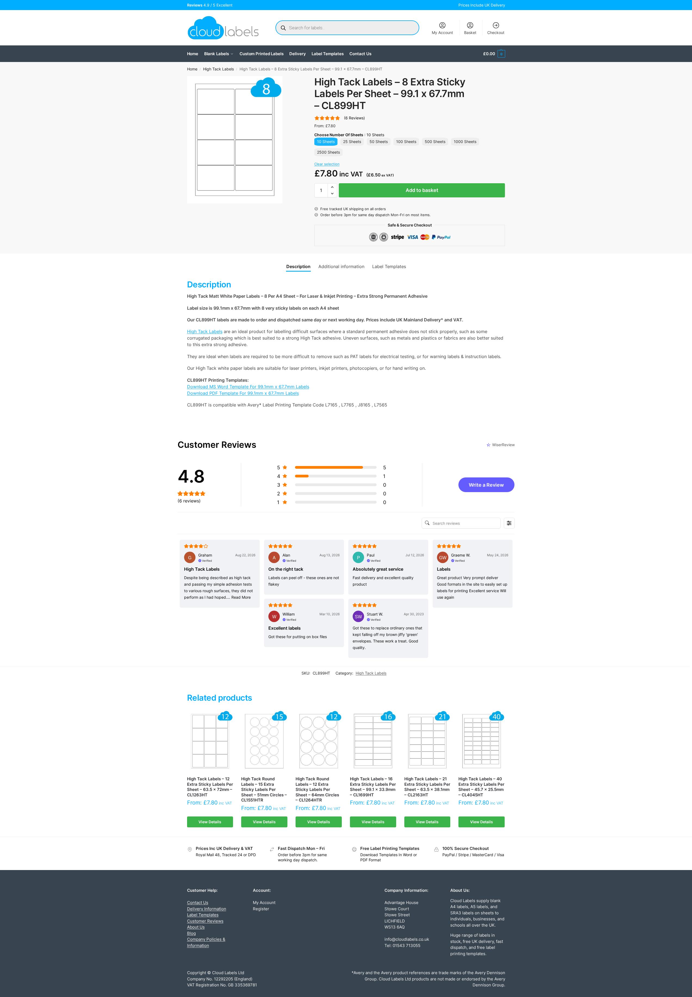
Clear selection (327, 164)
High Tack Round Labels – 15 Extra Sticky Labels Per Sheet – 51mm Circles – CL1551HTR (264, 789)
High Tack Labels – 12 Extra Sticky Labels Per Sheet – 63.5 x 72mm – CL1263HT (210, 786)
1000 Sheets (465, 141)
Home (192, 69)
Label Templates (203, 914)
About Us (196, 927)
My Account (442, 32)
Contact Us (197, 902)
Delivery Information (206, 908)
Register (261, 908)
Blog (191, 933)
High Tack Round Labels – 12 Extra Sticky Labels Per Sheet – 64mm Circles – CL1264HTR (317, 789)
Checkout (495, 32)
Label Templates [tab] (389, 266)
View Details (209, 821)
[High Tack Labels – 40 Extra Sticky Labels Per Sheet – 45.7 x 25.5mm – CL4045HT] (481, 741)
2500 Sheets (328, 152)
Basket (470, 32)
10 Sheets (326, 141)
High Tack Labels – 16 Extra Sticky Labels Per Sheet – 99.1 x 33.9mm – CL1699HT (373, 786)
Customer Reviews (205, 921)
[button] (494, 54)
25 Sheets (352, 141)
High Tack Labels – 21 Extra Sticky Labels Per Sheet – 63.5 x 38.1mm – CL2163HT (427, 786)
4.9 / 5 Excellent (211, 5)
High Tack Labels (218, 69)
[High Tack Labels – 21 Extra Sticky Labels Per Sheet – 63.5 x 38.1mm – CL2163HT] (427, 741)
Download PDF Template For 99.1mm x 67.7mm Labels (243, 393)
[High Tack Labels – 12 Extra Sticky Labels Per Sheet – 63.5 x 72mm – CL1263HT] (210, 741)
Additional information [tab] (341, 266)
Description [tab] (298, 266)
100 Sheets (406, 141)
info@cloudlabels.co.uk (406, 939)
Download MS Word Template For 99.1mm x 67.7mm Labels (248, 386)
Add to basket (422, 190)
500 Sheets (435, 141)
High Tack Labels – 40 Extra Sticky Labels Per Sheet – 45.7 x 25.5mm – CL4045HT (481, 786)
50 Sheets (379, 141)
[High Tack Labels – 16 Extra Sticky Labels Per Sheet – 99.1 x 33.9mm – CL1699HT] (373, 741)
